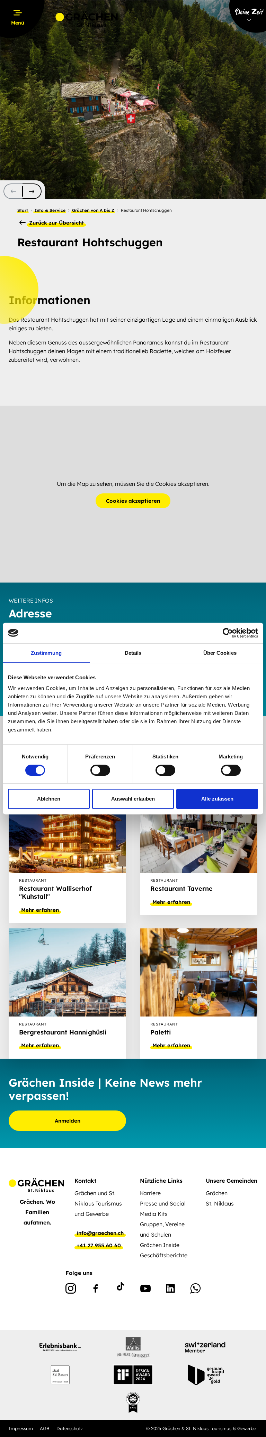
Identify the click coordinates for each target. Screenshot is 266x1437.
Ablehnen (48, 799)
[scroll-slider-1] (32, 191)
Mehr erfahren (40, 910)
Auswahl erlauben (133, 799)
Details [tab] (133, 653)
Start (22, 210)
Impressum (21, 1428)
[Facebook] (95, 1289)
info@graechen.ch (100, 1233)
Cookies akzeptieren (133, 501)
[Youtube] (145, 1289)
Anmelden (67, 1120)
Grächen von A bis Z (93, 210)
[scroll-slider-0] (13, 191)
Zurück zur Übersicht (55, 223)
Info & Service (50, 210)
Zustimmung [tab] (46, 653)
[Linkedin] (170, 1289)
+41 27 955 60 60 (99, 1245)
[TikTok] (120, 1289)
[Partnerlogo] (60, 1347)
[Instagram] (70, 1289)
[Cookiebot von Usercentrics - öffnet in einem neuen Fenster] (227, 633)
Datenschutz (69, 1428)
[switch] (100, 770)
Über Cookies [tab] (220, 653)
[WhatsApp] (195, 1289)
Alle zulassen (217, 799)
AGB (45, 1428)
